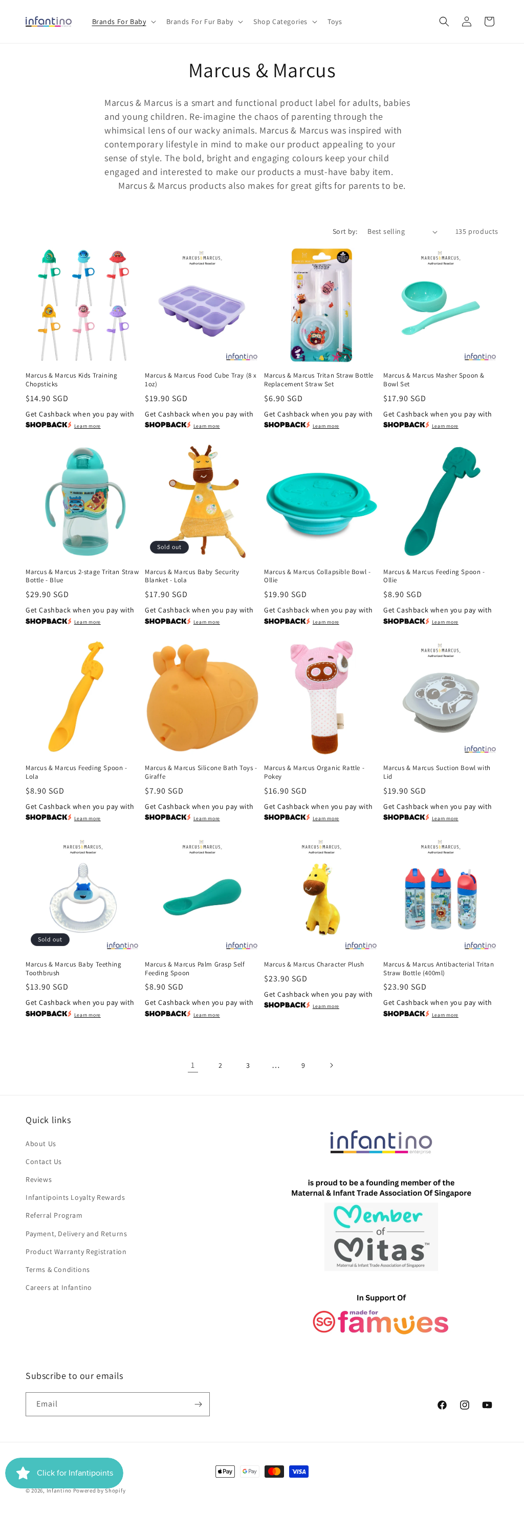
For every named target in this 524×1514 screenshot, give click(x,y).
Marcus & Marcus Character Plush (314, 964)
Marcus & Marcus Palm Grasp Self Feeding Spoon (195, 968)
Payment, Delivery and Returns (76, 1233)
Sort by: (345, 231)
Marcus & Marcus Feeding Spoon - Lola (76, 772)
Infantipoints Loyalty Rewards (75, 1197)
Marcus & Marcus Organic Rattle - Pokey (314, 772)
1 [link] (193, 1065)
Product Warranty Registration (76, 1251)
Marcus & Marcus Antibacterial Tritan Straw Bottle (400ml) (438, 968)
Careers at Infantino (59, 1287)
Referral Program (54, 1215)
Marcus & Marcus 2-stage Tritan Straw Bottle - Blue (82, 576)
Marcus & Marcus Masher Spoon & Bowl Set (434, 379)
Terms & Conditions (58, 1269)
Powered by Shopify (99, 1490)
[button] (123, 21)
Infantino (59, 1490)
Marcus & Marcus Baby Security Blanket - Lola (192, 576)
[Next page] (331, 1065)
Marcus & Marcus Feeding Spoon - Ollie (434, 576)
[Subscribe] (198, 1404)
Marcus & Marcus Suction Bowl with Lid (437, 772)
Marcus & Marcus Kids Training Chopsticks (71, 379)
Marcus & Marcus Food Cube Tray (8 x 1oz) (201, 379)
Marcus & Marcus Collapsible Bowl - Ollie (317, 576)
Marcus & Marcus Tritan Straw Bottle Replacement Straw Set (319, 379)
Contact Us (44, 1161)
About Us (41, 1143)
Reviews (39, 1179)
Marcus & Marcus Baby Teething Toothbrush (73, 968)
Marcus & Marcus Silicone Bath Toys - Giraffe (201, 772)
